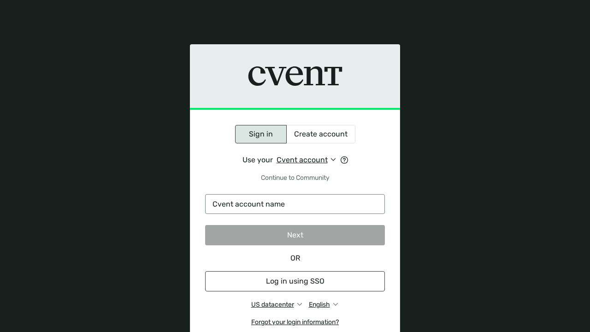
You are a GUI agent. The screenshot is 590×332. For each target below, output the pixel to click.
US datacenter (272, 304)
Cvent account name (248, 204)
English (319, 304)
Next (295, 235)
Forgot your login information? (295, 322)
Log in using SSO (295, 281)
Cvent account (302, 159)
